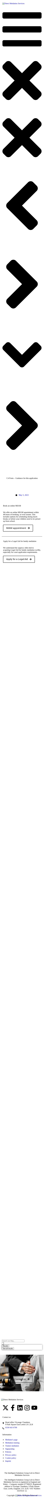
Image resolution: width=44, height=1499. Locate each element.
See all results (8, 1348)
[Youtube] (34, 1408)
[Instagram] (27, 1408)
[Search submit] (3, 1343)
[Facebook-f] (13, 1408)
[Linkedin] (20, 1408)
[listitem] (22, 1371)
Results (5, 1346)
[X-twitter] (5, 1408)
